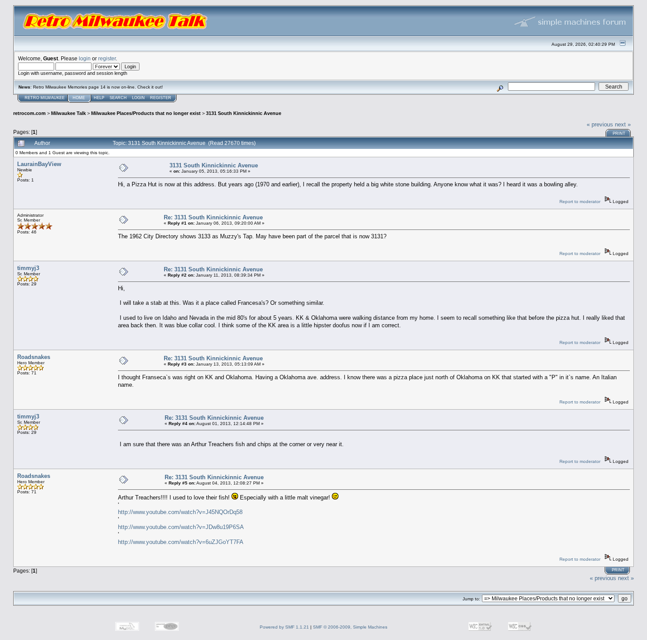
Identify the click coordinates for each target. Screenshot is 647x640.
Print (619, 133)
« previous (600, 124)
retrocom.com (29, 113)
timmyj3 (28, 268)
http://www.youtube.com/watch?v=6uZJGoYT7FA (180, 542)
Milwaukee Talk (68, 113)
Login (138, 98)
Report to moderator (579, 201)
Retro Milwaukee (45, 98)
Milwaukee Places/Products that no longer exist (146, 113)
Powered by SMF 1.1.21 (284, 627)
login (85, 58)
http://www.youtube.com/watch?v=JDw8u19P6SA (181, 527)
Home (79, 98)
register (107, 58)
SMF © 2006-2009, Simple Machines (350, 627)
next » (623, 124)
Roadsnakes (33, 357)
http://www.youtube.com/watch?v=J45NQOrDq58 (180, 512)
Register (160, 98)
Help (99, 98)
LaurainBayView (39, 164)
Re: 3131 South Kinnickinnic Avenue (213, 217)
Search (118, 98)
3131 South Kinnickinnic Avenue (243, 113)
